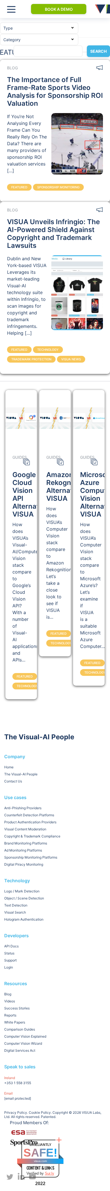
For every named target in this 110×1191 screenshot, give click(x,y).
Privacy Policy (15, 1112)
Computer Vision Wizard (23, 1043)
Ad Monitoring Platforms (23, 850)
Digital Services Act (19, 1050)
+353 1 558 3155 (17, 1083)
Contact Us (13, 781)
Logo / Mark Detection (21, 891)
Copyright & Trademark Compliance (32, 836)
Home (9, 767)
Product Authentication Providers (30, 822)
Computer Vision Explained (25, 1036)
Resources (15, 983)
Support (10, 960)
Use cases (15, 797)
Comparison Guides (19, 1029)
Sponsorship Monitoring (58, 187)
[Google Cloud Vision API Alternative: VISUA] (21, 418)
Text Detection (15, 905)
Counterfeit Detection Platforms (29, 815)
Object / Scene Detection (24, 898)
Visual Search (15, 912)
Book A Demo (59, 9)
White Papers (14, 1022)
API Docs (11, 946)
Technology (48, 350)
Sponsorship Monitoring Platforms (30, 857)
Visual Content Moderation (25, 829)
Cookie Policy (40, 1112)
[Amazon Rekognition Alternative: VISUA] (55, 418)
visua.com (40, 1161)
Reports (10, 1015)
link (77, 144)
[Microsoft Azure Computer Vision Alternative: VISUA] (89, 418)
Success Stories (17, 1008)
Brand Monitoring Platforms (25, 843)
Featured (19, 187)
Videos (9, 1001)
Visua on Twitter (10, 1177)
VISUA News (71, 359)
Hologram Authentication (23, 919)
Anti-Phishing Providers (22, 808)
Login (8, 967)
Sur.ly (49, 1173)
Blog (7, 994)
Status (9, 953)
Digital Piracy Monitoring (23, 864)
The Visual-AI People (21, 774)
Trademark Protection (31, 359)
